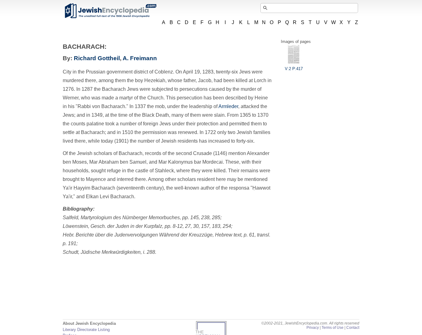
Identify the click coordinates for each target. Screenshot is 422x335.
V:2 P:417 (294, 68)
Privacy (312, 327)
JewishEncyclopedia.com (110, 11)
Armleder (228, 106)
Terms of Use (333, 327)
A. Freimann (140, 58)
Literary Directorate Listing (86, 329)
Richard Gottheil (97, 58)
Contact (352, 327)
